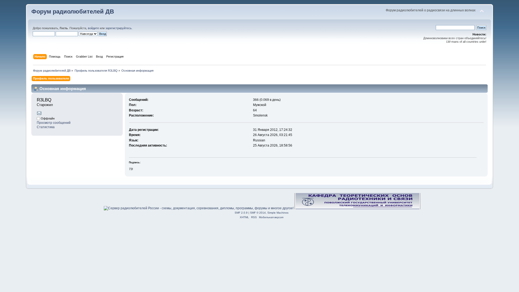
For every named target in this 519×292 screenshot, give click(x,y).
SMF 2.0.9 (241, 212)
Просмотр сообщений (54, 123)
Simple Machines (277, 212)
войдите (93, 28)
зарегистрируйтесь (118, 28)
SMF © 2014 (258, 212)
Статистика (46, 127)
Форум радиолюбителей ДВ (72, 11)
